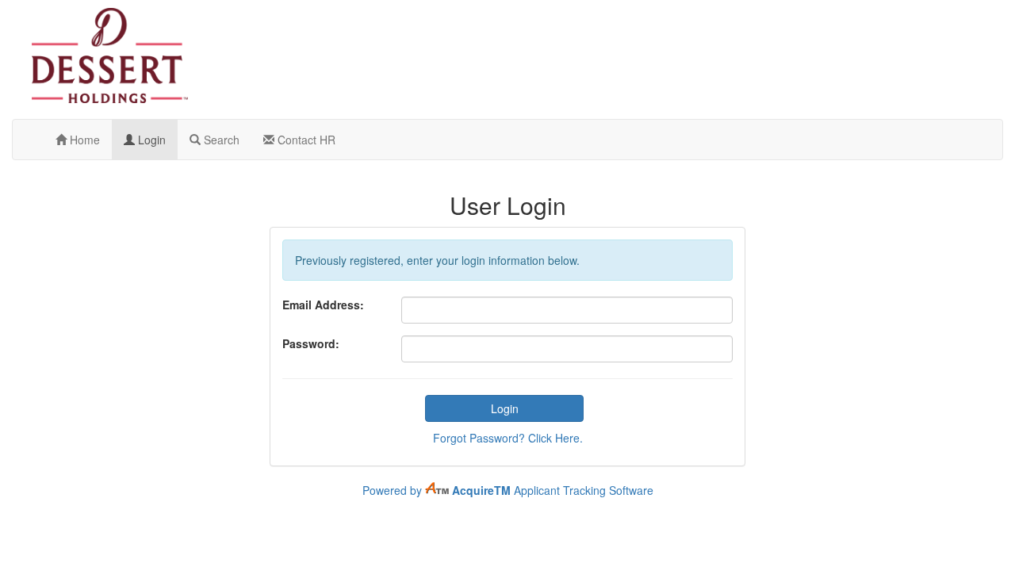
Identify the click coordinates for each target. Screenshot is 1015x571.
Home (83, 140)
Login (150, 140)
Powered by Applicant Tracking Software (507, 490)
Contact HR (304, 140)
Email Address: (323, 304)
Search (220, 140)
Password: (310, 343)
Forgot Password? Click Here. (508, 438)
